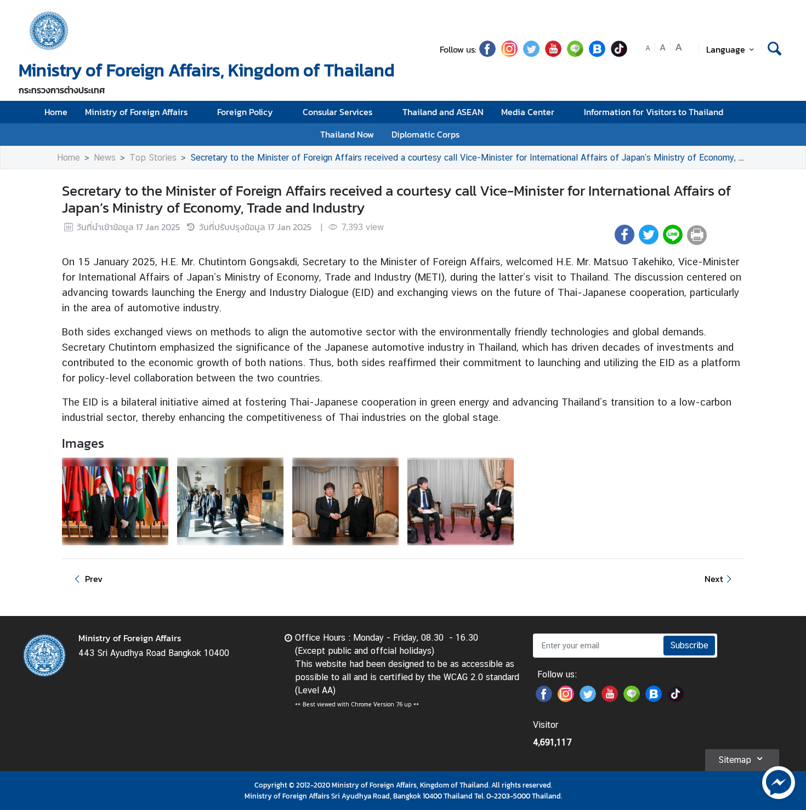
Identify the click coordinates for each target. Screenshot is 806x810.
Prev (94, 578)
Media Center (527, 111)
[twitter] (531, 53)
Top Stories (153, 157)
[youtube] (553, 53)
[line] (575, 53)
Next (714, 578)
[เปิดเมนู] (773, 112)
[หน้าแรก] (49, 31)
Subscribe (689, 645)
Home (55, 111)
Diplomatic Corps (425, 134)
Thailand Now (347, 134)
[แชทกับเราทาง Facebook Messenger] (778, 781)
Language (725, 49)
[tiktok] (619, 53)
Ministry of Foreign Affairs (136, 111)
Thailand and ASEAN (443, 111)
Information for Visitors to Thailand (653, 111)
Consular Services (337, 111)
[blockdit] (597, 53)
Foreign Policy (245, 111)
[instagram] (509, 53)
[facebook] (487, 53)
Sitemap (734, 760)
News (105, 157)
